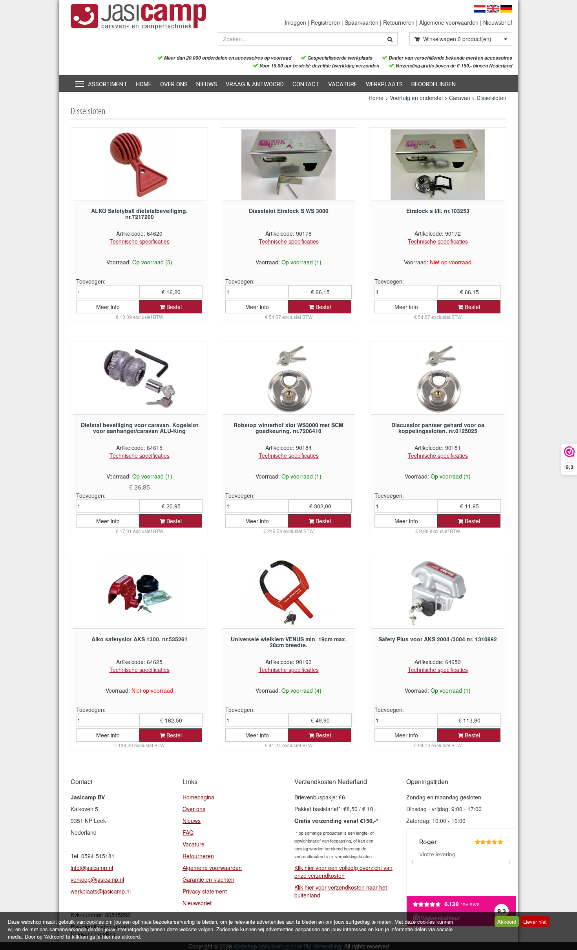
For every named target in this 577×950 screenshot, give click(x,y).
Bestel (173, 307)
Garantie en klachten (208, 879)
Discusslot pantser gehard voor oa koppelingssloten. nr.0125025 (437, 428)
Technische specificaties (140, 241)
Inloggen (295, 22)
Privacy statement (205, 891)
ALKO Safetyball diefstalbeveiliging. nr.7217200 (139, 213)
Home (144, 84)
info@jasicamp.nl (92, 868)
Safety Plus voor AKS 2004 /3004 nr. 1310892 (437, 639)
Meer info (108, 307)
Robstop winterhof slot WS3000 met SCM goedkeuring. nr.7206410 (288, 428)
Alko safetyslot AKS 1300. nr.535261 (139, 639)
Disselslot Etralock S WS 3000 (289, 211)
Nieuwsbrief (497, 22)
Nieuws (206, 84)
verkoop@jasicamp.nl (97, 879)
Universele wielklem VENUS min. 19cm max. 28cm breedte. (289, 642)
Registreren (325, 22)
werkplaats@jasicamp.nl (101, 891)
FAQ (188, 832)
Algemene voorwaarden (448, 22)
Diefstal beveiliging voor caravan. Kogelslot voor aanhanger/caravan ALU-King (139, 428)
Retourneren (398, 22)
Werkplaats (384, 84)
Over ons (174, 84)
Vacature (342, 84)
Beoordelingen (433, 84)
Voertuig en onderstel (416, 98)
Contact (306, 84)
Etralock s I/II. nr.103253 (437, 211)
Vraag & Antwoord (255, 84)
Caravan (459, 98)
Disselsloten (491, 98)
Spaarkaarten (361, 22)
